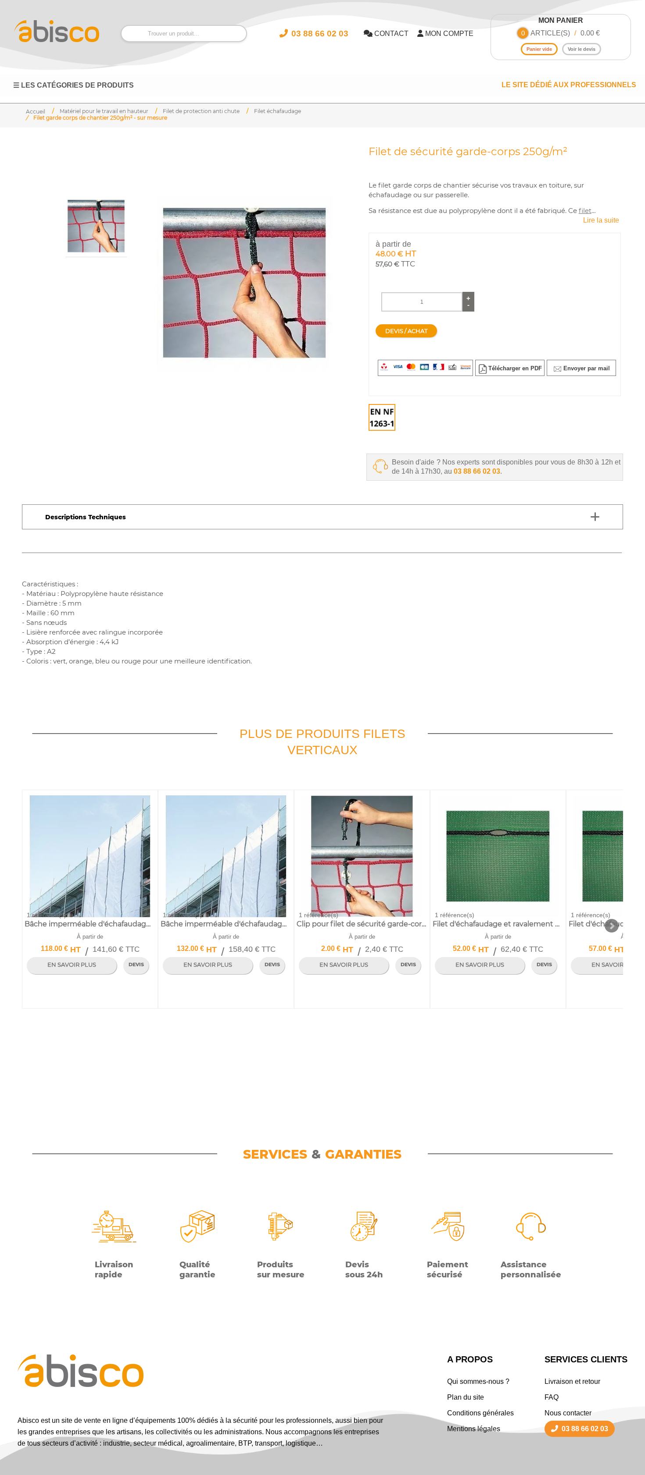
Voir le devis (581, 49)
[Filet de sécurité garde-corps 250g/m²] (244, 283)
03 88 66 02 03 (477, 471)
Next (612, 926)
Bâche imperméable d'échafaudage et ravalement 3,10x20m (226, 924)
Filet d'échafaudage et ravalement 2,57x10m (498, 924)
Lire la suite (601, 220)
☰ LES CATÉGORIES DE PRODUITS (73, 85)
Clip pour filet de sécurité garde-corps (362, 924)
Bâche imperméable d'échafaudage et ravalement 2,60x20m (90, 924)
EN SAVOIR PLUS (71, 964)
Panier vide (539, 49)
